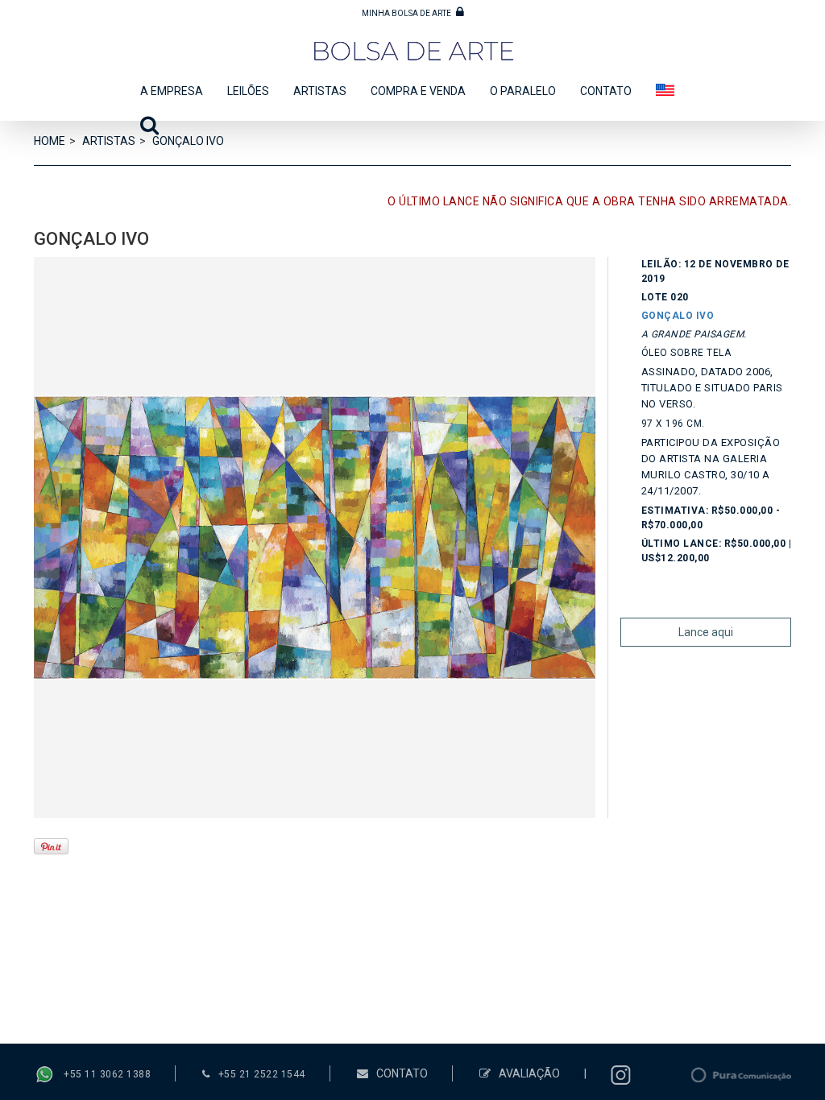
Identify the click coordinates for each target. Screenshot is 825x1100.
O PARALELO (523, 91)
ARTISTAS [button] (319, 91)
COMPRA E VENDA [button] (418, 91)
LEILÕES (248, 91)
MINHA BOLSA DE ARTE (407, 13)
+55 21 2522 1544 (261, 1074)
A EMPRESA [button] (171, 91)
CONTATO (606, 91)
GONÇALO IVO (678, 315)
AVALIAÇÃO (529, 1073)
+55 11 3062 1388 (107, 1074)
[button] (143, 129)
